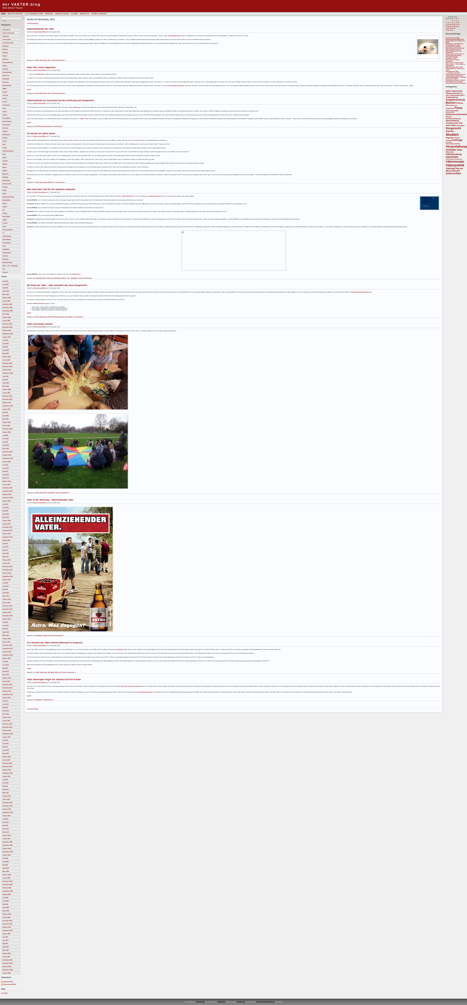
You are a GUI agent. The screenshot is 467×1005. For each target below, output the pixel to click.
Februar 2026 (7, 297)
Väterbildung (450, 159)
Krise (4, 154)
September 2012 (8, 733)
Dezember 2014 (7, 645)
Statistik (450, 131)
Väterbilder (6, 249)
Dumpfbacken (7, 72)
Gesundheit (6, 118)
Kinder (5, 147)
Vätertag (450, 168)
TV (3, 233)
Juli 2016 (5, 583)
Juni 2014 (6, 665)
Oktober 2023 (7, 330)
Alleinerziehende (453, 93)
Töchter (5, 223)
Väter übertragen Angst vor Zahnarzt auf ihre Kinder (54, 679)
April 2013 (6, 710)
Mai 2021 (5, 412)
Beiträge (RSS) (8, 981)
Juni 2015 (6, 625)
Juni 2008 (6, 901)
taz (137, 140)
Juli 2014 (5, 661)
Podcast (5, 187)
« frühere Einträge (32, 23)
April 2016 (6, 592)
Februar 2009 (7, 874)
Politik (5, 190)
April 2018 (6, 514)
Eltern (448, 105)
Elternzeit (6, 82)
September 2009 (8, 851)
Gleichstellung (452, 120)
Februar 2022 (7, 389)
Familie (5, 92)
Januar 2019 (6, 484)
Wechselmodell (453, 171)
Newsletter (84, 13)
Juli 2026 (5, 281)
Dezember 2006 (7, 960)
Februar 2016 (7, 599)
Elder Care (6, 75)
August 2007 (7, 933)
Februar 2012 (7, 756)
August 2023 (7, 337)
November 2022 (7, 366)
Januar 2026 (6, 301)
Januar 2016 (6, 602)
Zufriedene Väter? (451, 58)
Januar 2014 (6, 681)
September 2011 (8, 773)
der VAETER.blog (21, 4)
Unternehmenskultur (453, 144)
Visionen (5, 256)
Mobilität (5, 177)
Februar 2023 (7, 356)
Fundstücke (6, 105)
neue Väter (451, 125)
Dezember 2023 (7, 324)
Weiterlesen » (76, 274)
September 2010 (8, 812)
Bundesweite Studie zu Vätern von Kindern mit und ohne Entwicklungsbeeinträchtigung (456, 81)
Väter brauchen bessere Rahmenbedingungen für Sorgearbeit (454, 51)
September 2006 (8, 970)
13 (448, 24)
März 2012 (6, 753)
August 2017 (7, 540)
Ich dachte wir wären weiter (41, 133)
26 (447, 28)
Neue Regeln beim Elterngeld (455, 48)
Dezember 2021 (7, 396)
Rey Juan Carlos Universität (130, 686)
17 (456, 24)
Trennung (449, 140)
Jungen (449, 123)
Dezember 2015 (7, 606)
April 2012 (6, 750)
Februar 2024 (7, 317)
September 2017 (8, 537)
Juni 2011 (6, 783)
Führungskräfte (452, 111)
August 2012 (7, 737)
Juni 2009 (6, 861)
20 (448, 26)
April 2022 (6, 383)
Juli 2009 (5, 858)
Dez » (452, 30)
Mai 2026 (5, 288)
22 (452, 26)
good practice (7, 121)
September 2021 (8, 406)
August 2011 (6, 776)
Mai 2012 (5, 747)
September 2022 (8, 373)
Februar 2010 (7, 835)
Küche (5, 141)
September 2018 (8, 497)
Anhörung (76, 107)
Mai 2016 (5, 589)
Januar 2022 (6, 392)
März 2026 (6, 294)
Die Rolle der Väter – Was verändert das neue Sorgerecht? (57, 285)
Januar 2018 (6, 524)
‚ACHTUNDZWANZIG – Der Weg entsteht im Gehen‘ (456, 78)
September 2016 (8, 576)
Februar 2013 (7, 717)
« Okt (447, 30)
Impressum (49, 13)
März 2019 (6, 478)
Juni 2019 (6, 468)
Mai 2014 (5, 668)
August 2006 (7, 973)
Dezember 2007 (7, 920)
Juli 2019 (5, 465)
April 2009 (6, 868)
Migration (6, 174)
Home (3, 13)
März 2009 (6, 871)
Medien (5, 170)
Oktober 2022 (7, 369)
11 (458, 22)
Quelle (29, 89)
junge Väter (458, 123)
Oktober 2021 (7, 402)
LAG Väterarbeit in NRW (34, 13)
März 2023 (6, 353)
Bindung (5, 52)
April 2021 (6, 415)
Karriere (5, 138)
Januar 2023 (6, 360)
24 (456, 26)
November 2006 (7, 963)
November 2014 (7, 648)
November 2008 (7, 884)
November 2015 (7, 609)
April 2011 (6, 789)
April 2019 (6, 474)
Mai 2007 (5, 943)
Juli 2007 (5, 937)
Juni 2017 (6, 547)
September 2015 (8, 615)
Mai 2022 (5, 379)
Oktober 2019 (7, 455)
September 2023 (8, 333)
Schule (5, 206)
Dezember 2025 (7, 304)
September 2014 (8, 655)
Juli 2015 (5, 622)
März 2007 (6, 950)
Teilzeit (457, 138)
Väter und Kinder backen (40, 324)
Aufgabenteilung (455, 99)
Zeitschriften (453, 173)
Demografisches (8, 62)
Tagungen (450, 138)
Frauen (5, 98)
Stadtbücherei (39, 74)
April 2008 (6, 907)
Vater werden (7, 242)
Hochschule (6, 124)
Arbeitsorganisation (457, 95)
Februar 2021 (7, 422)
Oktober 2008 (7, 888)
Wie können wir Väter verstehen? (452, 60)
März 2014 (6, 674)
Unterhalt (449, 142)
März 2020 (6, 448)
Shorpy (5, 213)
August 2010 (7, 815)
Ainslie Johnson (250, 1002)
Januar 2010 (6, 838)
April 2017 (6, 553)
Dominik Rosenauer (146, 692)
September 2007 (8, 930)
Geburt (5, 111)
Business (6, 59)
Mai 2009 (5, 865)
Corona (459, 103)
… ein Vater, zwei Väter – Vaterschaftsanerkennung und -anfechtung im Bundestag (455, 74)
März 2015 (6, 635)
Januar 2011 (6, 799)
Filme (458, 108)
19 (447, 26)
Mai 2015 (5, 629)
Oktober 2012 (7, 730)
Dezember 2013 (7, 684)
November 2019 (7, 451)
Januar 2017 (6, 563)
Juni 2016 (6, 586)
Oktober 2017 (7, 533)
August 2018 (7, 501)
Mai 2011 (5, 786)
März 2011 (6, 792)
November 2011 (7, 766)
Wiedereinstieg (7, 262)
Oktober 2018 (7, 494)
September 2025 (8, 310)
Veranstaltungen (62, 13)
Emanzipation (7, 85)
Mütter (5, 167)
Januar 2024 (6, 320)
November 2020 (7, 429)
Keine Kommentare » (59, 60)
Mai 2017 (5, 550)
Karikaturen (6, 134)
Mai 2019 (5, 471)
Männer (5, 164)
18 (458, 24)
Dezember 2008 (7, 881)
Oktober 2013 (7, 691)
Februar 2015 (7, 638)
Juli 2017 (5, 543)
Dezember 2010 (7, 802)
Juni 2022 (6, 376)
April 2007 (6, 947)
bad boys (6, 46)
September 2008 (8, 891)
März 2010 (6, 832)
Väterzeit (459, 168)
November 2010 (7, 806)
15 (452, 24)
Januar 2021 (6, 425)
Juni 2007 (6, 940)
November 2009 (7, 845)
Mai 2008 (5, 904)
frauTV (5, 101)
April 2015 (6, 632)
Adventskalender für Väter (40, 29)
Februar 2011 (7, 796)
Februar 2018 (7, 520)
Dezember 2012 (7, 724)
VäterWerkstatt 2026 (452, 71)
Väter (4, 246)
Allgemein (6, 36)
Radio (4, 193)
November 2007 (7, 924)
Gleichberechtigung (453, 118)
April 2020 (6, 445)
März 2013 (6, 714)
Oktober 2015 (7, 612)
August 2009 (7, 855)
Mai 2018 (5, 510)
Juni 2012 (6, 743)
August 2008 (7, 894)
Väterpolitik (455, 165)
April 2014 (6, 671)
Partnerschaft (7, 183)
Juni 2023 (6, 343)
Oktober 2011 (7, 770)
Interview (5, 128)
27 (448, 28)
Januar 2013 (6, 720)
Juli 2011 (5, 779)
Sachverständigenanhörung (360, 292)
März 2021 (6, 419)
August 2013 (7, 697)
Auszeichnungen (8, 42)
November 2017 (7, 530)
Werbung (5, 259)
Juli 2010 (5, 819)
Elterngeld (6, 79)
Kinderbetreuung (8, 151)
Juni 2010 (6, 822)
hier (86, 664)
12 (447, 24)
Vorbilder (451, 149)
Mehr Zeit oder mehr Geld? (454, 67)
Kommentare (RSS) (10, 984)
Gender (5, 115)
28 (450, 28)
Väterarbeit (450, 152)
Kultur (5, 157)
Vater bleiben (7, 239)
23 (454, 26)
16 (454, 24)
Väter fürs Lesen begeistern (41, 67)
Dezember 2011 (7, 763)
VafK (81, 118)
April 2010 (6, 829)
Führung (5, 95)
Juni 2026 (6, 284)
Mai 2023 (5, 347)
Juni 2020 (6, 438)
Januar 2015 (6, 642)
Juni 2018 (6, 507)
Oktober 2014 (7, 651)
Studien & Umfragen (99, 13)
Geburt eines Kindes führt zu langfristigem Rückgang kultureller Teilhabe (455, 55)
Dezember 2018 (7, 488)
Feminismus (450, 108)
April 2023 (6, 350)
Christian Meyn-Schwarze (176, 85)
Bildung (5, 49)
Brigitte (5, 56)
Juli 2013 (5, 701)
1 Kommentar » (58, 126)
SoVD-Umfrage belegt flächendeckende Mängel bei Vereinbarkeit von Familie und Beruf (455, 40)
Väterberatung (454, 154)
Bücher (451, 102)
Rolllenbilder (7, 200)
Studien (452, 134)
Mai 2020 (5, 442)
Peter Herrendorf (128, 196)
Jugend (5, 131)
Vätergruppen (7, 252)
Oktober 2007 (7, 927)
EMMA (5, 88)
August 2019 (7, 461)
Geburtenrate (450, 112)
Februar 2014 (7, 678)
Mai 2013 (5, 707)
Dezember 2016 (7, 566)
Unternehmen (7, 236)
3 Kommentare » (60, 182)
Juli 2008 (5, 897)
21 (450, 26)
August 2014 (7, 658)
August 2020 (7, 432)
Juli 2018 (5, 504)
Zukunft (5, 272)
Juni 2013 (6, 704)
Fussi (4, 108)
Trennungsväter (8, 229)
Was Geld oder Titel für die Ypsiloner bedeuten (51, 189)
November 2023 (7, 327)
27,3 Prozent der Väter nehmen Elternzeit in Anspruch (55, 642)
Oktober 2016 (7, 573)
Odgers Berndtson (155, 196)
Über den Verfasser (15, 13)
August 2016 (7, 579)
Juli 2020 (5, 435)
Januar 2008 (6, 917)
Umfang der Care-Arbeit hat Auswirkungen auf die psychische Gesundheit (454, 45)
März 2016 (6, 596)
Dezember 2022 (7, 363)
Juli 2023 (5, 340)
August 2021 (7, 409)
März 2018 (6, 517)
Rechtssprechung (8, 197)
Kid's (4, 144)
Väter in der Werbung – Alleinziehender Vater (50, 500)
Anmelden (4, 993)
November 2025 (7, 307)
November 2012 (7, 727)
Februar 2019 (7, 481)
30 (454, 28)
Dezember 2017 (7, 527)
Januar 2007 (6, 956)
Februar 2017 (7, 560)
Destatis (119, 649)
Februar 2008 (7, 914)
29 (452, 28)
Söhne (5, 203)
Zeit (4, 269)
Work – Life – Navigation (10, 265)
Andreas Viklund (231, 1002)
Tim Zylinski (279, 1002)
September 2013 (8, 694)
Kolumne (74, 13)
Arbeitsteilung (452, 97)
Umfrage (457, 140)
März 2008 (6, 910)
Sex (4, 210)
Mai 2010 (5, 825)
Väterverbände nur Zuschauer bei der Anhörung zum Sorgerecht (60, 100)
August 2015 (7, 619)
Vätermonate (455, 161)
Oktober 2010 (7, 809)
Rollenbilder (460, 125)
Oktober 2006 (7, 966)
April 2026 (6, 291)
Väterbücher (458, 159)
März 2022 (6, 386)
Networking (6, 180)
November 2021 (7, 399)
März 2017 (6, 556)
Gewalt (448, 117)
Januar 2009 (6, 878)
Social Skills (6, 216)
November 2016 (7, 570)
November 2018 (7, 491)
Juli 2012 (5, 740)
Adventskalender (173, 35)
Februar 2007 (7, 953)
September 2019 (8, 458)
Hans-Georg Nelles (40, 32)
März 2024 (6, 314)
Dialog (5, 65)
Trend (4, 226)
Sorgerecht (453, 128)
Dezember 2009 (7, 842)
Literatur (5, 161)
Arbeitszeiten (7, 39)
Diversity (5, 69)
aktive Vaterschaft (8, 33)
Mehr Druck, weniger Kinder (454, 62)
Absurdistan (6, 29)
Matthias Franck (38, 303)
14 (450, 24)
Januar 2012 (6, 760)
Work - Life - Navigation (70, 278)
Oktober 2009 (7, 848)
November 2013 (7, 688)
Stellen (5, 220)
